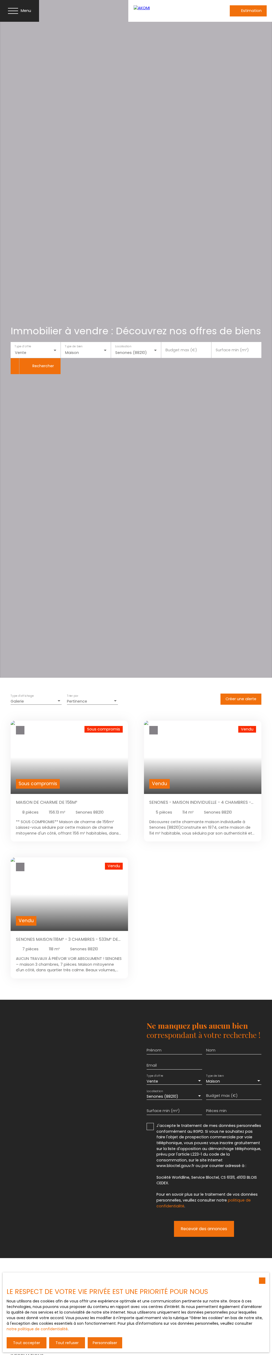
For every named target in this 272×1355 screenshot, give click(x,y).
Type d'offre (23, 346)
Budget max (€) (181, 350)
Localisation (123, 346)
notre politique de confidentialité (37, 1329)
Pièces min (216, 1110)
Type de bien (73, 346)
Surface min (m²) (232, 350)
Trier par (72, 696)
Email (152, 1065)
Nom (210, 1050)
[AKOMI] (168, 11)
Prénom (154, 1050)
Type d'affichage (22, 696)
